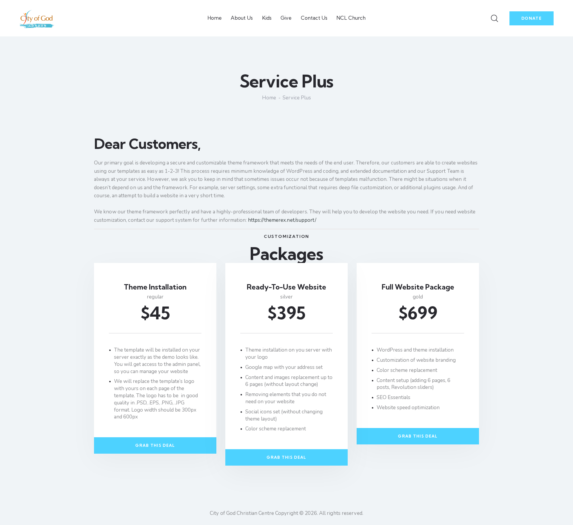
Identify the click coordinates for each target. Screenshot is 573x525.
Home (269, 98)
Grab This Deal (155, 445)
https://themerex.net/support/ (282, 220)
